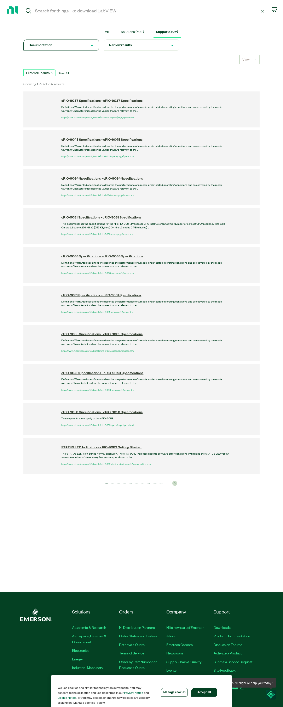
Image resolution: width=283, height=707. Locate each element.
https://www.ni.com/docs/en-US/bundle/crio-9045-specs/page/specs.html (97, 156)
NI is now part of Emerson (185, 627)
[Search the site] (28, 11)
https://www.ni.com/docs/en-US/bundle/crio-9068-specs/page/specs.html (97, 273)
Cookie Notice (67, 697)
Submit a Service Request (233, 661)
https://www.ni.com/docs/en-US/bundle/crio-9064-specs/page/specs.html (97, 195)
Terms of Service (131, 653)
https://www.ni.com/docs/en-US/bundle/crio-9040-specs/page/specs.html (97, 390)
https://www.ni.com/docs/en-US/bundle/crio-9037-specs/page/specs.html (97, 117)
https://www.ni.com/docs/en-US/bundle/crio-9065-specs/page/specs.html (97, 351)
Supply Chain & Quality (184, 661)
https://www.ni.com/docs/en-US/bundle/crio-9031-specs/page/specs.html (97, 312)
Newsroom (174, 653)
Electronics (80, 650)
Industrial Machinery (87, 667)
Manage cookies (174, 692)
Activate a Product (228, 653)
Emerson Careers (179, 644)
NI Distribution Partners (137, 627)
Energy (77, 659)
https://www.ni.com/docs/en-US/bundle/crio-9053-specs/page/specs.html (97, 425)
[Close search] (262, 11)
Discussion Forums (228, 644)
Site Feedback (225, 670)
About (171, 636)
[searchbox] (147, 10)
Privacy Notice (133, 692)
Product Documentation (232, 636)
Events (171, 670)
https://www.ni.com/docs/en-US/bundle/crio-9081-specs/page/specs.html (97, 234)
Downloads (222, 627)
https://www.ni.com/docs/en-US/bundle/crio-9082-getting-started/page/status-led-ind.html (106, 464)
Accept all (204, 692)
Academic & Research (89, 627)
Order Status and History (138, 636)
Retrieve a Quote (132, 644)
